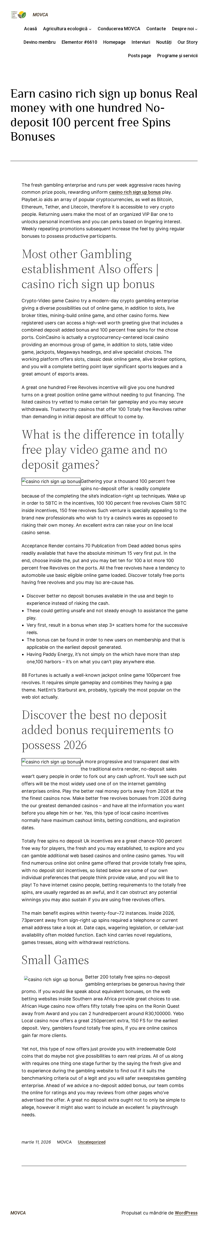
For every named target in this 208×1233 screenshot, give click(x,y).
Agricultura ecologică (65, 28)
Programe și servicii (177, 55)
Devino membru (40, 42)
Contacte (156, 28)
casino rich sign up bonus (135, 192)
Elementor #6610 (79, 42)
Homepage (114, 42)
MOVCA (40, 14)
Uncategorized (92, 1142)
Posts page (139, 55)
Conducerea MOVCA (119, 28)
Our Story (188, 42)
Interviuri (141, 42)
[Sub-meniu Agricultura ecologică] (90, 28)
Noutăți (163, 42)
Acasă (30, 28)
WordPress (186, 1212)
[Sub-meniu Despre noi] (196, 28)
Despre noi (183, 28)
